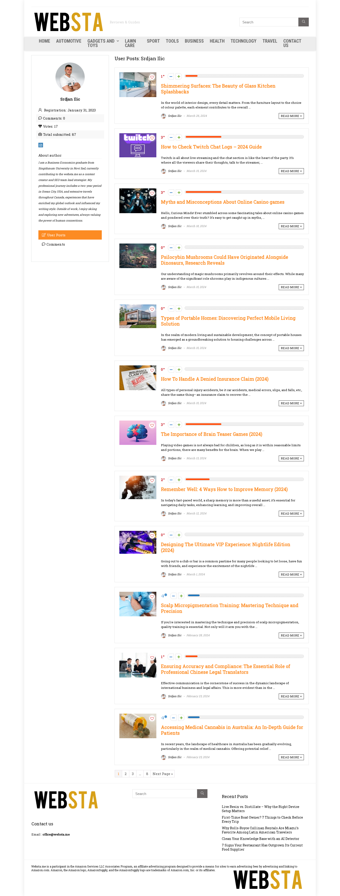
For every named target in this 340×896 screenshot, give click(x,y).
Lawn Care (130, 43)
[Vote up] (179, 76)
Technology (244, 41)
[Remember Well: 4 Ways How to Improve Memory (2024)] (137, 478)
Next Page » (163, 773)
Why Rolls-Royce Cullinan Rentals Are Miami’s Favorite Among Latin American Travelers (260, 830)
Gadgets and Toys (100, 43)
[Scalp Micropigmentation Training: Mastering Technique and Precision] (137, 594)
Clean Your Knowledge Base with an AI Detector (260, 838)
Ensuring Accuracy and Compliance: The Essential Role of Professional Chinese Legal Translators (225, 669)
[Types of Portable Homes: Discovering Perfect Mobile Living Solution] (137, 306)
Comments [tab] (55, 244)
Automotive (68, 41)
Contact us (292, 43)
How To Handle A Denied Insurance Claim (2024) (215, 379)
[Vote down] (171, 76)
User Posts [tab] (56, 235)
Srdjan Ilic (174, 115)
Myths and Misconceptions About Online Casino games (223, 202)
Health (217, 41)
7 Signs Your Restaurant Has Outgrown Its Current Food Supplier (262, 847)
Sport (153, 41)
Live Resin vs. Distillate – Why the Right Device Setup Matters (260, 808)
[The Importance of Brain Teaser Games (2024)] (137, 423)
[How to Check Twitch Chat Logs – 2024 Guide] (137, 135)
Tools (172, 41)
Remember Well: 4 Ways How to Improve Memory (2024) (224, 489)
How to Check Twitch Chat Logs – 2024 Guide (211, 147)
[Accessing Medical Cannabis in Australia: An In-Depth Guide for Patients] (137, 716)
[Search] (303, 22)
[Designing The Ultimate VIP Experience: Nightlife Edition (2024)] (137, 533)
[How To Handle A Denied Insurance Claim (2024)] (137, 367)
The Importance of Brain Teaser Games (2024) (211, 434)
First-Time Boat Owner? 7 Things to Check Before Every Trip (262, 819)
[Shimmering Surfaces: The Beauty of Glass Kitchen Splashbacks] (137, 74)
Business (194, 41)
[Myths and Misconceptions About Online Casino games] (137, 190)
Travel (270, 41)
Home (44, 41)
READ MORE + (291, 116)
